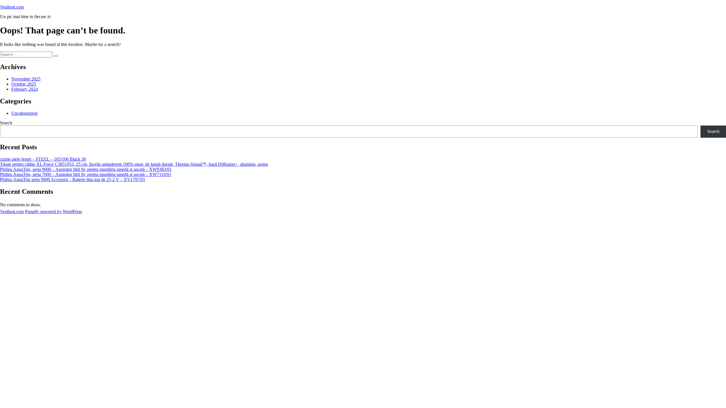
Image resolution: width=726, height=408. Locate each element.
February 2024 (24, 89)
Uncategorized (24, 113)
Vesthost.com (12, 7)
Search (6, 122)
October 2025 (23, 84)
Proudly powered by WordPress (53, 211)
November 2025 (26, 78)
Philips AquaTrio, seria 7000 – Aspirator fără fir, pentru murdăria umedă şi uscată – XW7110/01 (85, 174)
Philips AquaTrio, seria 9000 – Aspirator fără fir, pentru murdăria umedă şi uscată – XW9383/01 (86, 169)
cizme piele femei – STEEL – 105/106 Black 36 (43, 159)
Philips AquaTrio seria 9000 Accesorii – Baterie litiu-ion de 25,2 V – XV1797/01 (72, 179)
